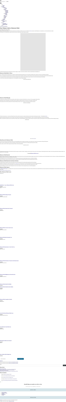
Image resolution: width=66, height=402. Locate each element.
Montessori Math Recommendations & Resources (5, 170)
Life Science (5, 13)
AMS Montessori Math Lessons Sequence (6, 340)
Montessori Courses (5, 24)
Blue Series (7, 11)
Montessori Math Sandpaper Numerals (5, 194)
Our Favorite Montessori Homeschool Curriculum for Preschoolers (10, 380)
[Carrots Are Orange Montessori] (3, 26)
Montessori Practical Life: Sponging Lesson (8, 377)
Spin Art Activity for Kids (3, 368)
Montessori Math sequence (60, 168)
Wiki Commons (34, 138)
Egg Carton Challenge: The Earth (7, 374)
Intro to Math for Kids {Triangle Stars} (5, 354)
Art (4, 18)
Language (5, 9)
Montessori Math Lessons (34, 153)
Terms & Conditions (4, 392)
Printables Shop (3, 394)
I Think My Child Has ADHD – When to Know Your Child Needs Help (8, 369)
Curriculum (4, 7)
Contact (3, 5)
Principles (4, 19)
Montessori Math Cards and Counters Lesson (6, 227)
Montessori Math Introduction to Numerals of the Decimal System (9, 260)
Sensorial (5, 16)
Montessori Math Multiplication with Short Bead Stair (7, 274)
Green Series (7, 12)
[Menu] (1, 3)
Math (4, 15)
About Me (3, 393)
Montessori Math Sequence (4, 168)
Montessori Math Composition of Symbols (6, 299)
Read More (1, 186)
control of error (17, 163)
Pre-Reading (7, 10)
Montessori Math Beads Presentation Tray (6, 237)
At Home (4, 21)
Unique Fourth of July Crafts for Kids (4, 370)
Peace (6, 8)
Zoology (6, 14)
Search (0, 364)
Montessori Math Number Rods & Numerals (6, 208)
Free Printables (4, 23)
